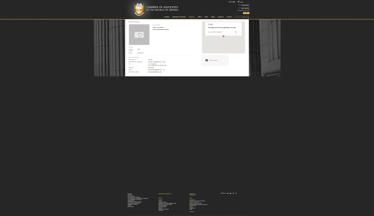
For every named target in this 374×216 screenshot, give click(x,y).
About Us (130, 194)
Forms (160, 200)
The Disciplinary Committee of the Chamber (138, 198)
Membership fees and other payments (198, 204)
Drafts (191, 209)
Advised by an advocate (179, 17)
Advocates (192, 17)
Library (213, 17)
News (206, 17)
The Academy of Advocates (134, 203)
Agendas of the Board (164, 209)
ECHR (191, 206)
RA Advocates (193, 194)
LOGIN (241, 2)
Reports (160, 207)
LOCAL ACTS (193, 205)
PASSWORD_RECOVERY (243, 10)
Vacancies (161, 210)
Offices (200, 17)
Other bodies (131, 206)
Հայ (230, 2)
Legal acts (221, 17)
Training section (162, 202)
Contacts (229, 17)
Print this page (213, 60)
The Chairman (131, 196)
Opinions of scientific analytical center (167, 203)
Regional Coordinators (133, 204)
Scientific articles (162, 206)
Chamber (166, 17)
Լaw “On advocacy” (194, 202)
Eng (233, 2)
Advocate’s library (163, 205)
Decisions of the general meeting (197, 200)
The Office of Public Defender (135, 201)
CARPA (129, 205)
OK (236, 32)
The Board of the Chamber (134, 197)
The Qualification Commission (135, 199)
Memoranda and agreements (165, 204)
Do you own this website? (215, 32)
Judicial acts (192, 208)
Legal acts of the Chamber (196, 203)
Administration (131, 200)
